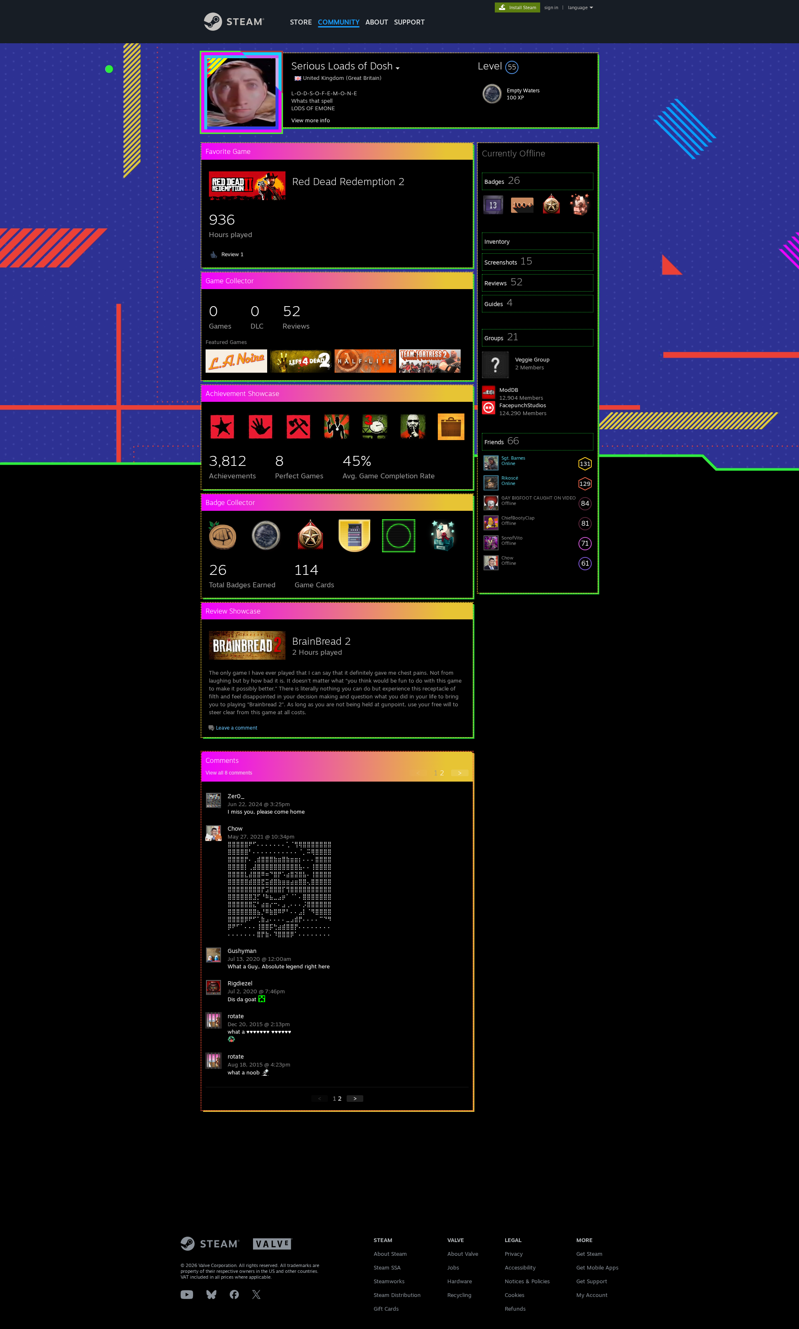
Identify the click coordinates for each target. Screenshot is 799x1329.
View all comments (229, 773)
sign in (551, 7)
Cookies (514, 1295)
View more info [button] (310, 120)
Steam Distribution (397, 1295)
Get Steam (589, 1253)
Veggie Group (532, 359)
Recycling (459, 1295)
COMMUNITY (339, 22)
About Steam (390, 1253)
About (376, 22)
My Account (592, 1295)
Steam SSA (387, 1267)
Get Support (591, 1281)
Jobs (453, 1267)
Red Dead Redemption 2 (348, 181)
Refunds (515, 1308)
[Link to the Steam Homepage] (234, 28)
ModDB (508, 389)
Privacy (514, 1253)
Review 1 (232, 254)
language (578, 7)
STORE (301, 22)
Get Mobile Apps (597, 1267)
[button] (538, 65)
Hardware (459, 1281)
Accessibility (520, 1267)
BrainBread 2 (321, 641)
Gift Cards (386, 1308)
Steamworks (389, 1281)
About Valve (462, 1253)
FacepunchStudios (522, 405)
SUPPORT (409, 22)
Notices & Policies (527, 1281)
